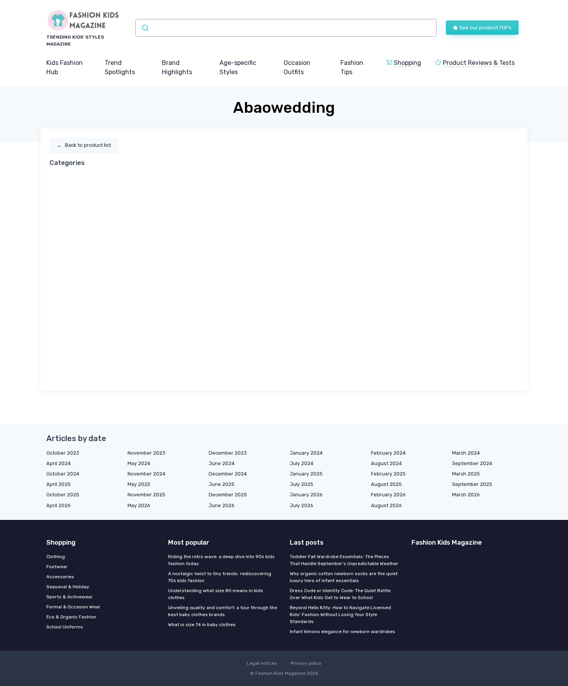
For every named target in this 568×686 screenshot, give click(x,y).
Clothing (55, 556)
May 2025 (139, 484)
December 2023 (228, 453)
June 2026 (222, 505)
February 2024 (388, 453)
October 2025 (62, 495)
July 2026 (301, 505)
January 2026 (306, 495)
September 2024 (472, 463)
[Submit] (145, 27)
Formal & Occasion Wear (73, 607)
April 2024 (58, 463)
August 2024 (386, 463)
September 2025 (472, 484)
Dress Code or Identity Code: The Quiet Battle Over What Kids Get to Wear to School (340, 594)
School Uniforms (64, 627)
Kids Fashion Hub (64, 67)
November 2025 (146, 495)
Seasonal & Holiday (67, 586)
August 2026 (386, 505)
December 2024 (228, 474)
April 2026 (58, 505)
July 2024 (301, 463)
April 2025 (58, 484)
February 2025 (388, 474)
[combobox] (286, 28)
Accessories (60, 576)
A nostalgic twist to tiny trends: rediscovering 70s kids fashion (219, 577)
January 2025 (306, 474)
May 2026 (139, 505)
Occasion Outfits (297, 67)
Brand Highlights (177, 67)
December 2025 (228, 495)
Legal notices (262, 663)
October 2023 (62, 453)
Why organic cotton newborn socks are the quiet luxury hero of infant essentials (344, 577)
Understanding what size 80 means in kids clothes (215, 594)
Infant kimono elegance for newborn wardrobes (342, 631)
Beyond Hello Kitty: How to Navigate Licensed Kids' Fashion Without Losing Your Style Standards (340, 614)
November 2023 (146, 453)
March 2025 (466, 474)
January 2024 (306, 453)
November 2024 (146, 474)
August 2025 (386, 484)
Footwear (57, 566)
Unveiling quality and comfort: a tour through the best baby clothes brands (222, 611)
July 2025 (301, 484)
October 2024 (62, 474)
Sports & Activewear (69, 596)
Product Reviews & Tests (479, 62)
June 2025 (222, 484)
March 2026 (466, 495)
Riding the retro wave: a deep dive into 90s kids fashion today (221, 560)
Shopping (407, 62)
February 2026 (388, 495)
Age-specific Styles (237, 67)
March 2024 (466, 453)
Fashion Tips (351, 67)
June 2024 (222, 463)
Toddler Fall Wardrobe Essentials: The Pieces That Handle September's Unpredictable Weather (344, 560)
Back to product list (84, 145)
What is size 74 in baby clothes (202, 624)
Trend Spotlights (120, 67)
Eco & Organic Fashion (71, 617)
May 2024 (139, 463)
